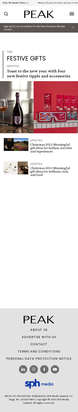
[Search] (6, 14)
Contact (39, 344)
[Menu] (71, 14)
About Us (39, 330)
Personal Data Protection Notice (39, 358)
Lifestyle (13, 66)
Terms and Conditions (39, 351)
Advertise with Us (39, 337)
